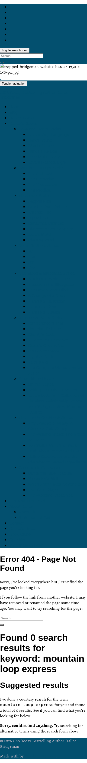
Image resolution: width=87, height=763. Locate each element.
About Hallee (21, 506)
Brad (32, 256)
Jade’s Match (40, 234)
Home (14, 107)
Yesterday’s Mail (43, 478)
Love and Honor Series (40, 129)
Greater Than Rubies (47, 206)
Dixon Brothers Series (39, 245)
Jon (31, 262)
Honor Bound (40, 140)
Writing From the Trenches (52, 390)
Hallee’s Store (22, 118)
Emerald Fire (40, 212)
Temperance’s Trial (45, 323)
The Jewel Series (35, 195)
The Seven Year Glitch (48, 290)
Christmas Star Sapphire (50, 229)
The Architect (40, 173)
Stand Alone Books (36, 379)
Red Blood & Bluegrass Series (47, 273)
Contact (16, 523)
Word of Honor (41, 145)
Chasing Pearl (41, 240)
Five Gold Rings (43, 490)
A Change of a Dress (47, 295)
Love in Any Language (48, 134)
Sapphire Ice (39, 201)
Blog (13, 112)
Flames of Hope (42, 306)
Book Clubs (20, 534)
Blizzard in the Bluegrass (51, 284)
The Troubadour (43, 184)
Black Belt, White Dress (49, 279)
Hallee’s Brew (22, 528)
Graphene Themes (40, 756)
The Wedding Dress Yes (50, 495)
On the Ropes (41, 384)
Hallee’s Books (23, 123)
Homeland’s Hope (44, 329)
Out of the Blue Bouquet (50, 473)
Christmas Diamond (46, 223)
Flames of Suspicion (46, 301)
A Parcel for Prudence (48, 340)
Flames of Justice (44, 312)
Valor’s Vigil (39, 362)
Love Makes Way (44, 156)
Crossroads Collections (40, 467)
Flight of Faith (40, 356)
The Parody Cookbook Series (46, 417)
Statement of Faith (36, 517)
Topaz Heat (38, 218)
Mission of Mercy (43, 351)
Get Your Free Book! (28, 501)
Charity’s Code (41, 334)
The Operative (41, 179)
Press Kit (27, 512)
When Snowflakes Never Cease (57, 484)
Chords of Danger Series (41, 168)
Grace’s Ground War (47, 345)
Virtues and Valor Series (41, 317)
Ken (31, 268)
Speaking (18, 539)
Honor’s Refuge (42, 151)
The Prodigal (40, 190)
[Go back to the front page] (0, 77)
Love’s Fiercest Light (47, 162)
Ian (31, 251)
